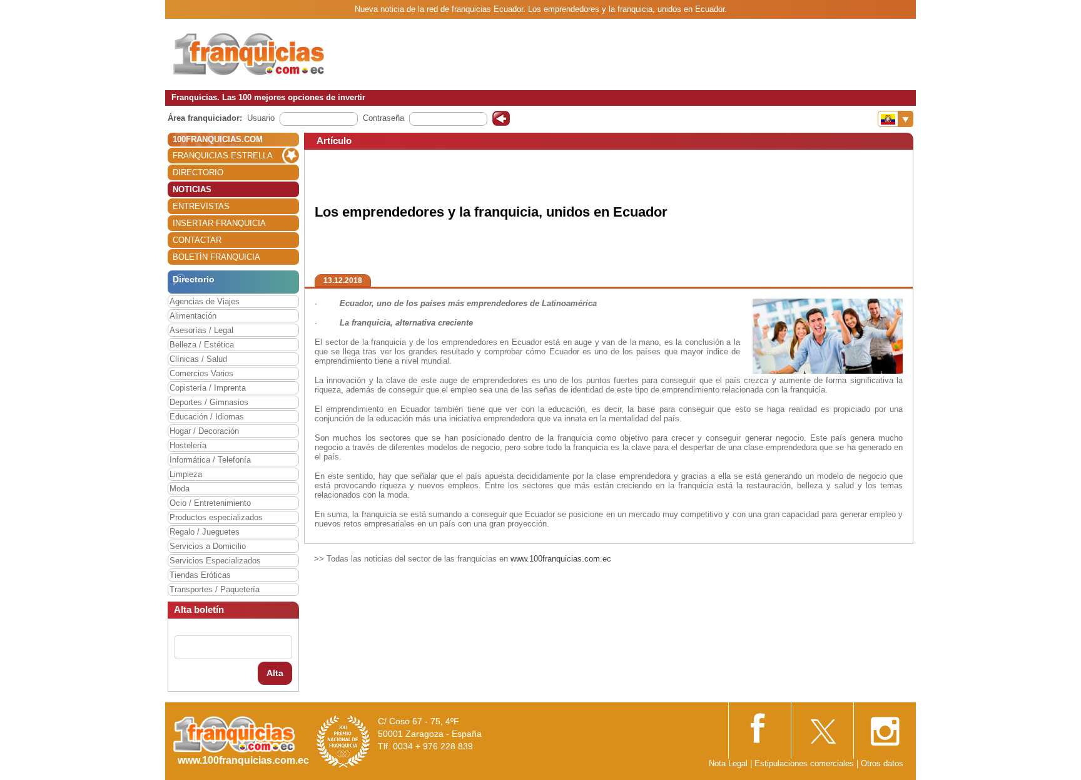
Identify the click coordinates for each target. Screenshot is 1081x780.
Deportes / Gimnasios (209, 402)
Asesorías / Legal (201, 330)
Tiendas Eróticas (200, 575)
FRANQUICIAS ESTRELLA (223, 155)
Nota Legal (728, 763)
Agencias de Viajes (205, 301)
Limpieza (186, 474)
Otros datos (882, 763)
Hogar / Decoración (204, 431)
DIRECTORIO (198, 172)
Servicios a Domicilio (208, 546)
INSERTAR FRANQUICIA (219, 223)
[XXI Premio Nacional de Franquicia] (343, 741)
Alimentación (193, 316)
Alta (274, 673)
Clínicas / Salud (198, 359)
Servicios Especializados (215, 560)
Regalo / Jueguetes (205, 531)
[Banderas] (895, 119)
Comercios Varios (201, 373)
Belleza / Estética (202, 344)
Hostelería (188, 445)
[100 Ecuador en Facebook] (759, 727)
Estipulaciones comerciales (805, 763)
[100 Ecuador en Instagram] (884, 727)
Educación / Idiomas (207, 416)
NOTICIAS (192, 189)
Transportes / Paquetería (215, 589)
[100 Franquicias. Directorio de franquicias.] (249, 54)
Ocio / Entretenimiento (210, 503)
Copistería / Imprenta (208, 388)
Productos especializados (216, 517)
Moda (180, 488)
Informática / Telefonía (210, 459)
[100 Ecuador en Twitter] (822, 727)
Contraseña (383, 118)
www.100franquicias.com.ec (560, 558)
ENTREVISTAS (201, 206)
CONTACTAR (197, 240)
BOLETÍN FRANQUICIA (216, 257)
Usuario (261, 118)
